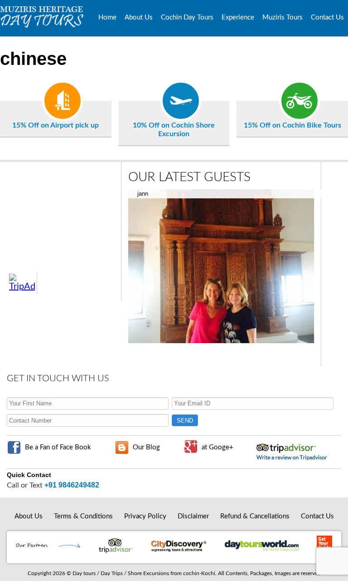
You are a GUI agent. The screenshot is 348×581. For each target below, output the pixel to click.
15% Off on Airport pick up (55, 125)
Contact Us (327, 17)
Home (107, 17)
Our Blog (146, 447)
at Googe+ (217, 447)
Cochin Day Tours (187, 17)
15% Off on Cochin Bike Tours (292, 125)
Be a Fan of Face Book (58, 447)
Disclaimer (193, 516)
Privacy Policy (145, 516)
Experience (238, 17)
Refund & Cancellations (255, 516)
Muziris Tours (282, 17)
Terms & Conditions (83, 516)
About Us (139, 17)
